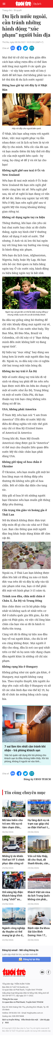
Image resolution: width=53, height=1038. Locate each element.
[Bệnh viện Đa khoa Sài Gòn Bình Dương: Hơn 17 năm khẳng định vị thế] (39, 916)
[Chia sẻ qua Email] (31, 48)
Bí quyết (18, 10)
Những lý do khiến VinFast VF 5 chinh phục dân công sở (13, 860)
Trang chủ (7, 10)
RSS (7, 1022)
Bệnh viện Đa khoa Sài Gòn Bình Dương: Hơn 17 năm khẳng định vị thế (39, 935)
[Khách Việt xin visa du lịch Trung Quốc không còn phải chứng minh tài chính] (39, 880)
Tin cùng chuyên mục (24, 792)
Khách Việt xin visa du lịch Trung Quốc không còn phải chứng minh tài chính (39, 899)
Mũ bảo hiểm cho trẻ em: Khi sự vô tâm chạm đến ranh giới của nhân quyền (13, 827)
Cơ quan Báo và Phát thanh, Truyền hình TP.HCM (22, 1002)
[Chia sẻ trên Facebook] (19, 48)
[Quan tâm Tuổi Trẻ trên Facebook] (48, 972)
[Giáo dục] (37, 4)
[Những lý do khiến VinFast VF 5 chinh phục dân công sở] (13, 844)
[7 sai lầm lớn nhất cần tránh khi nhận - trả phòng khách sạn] (26, 724)
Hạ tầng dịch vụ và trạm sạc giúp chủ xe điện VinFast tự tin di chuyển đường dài (38, 827)
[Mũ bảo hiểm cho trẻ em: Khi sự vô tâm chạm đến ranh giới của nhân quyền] (13, 808)
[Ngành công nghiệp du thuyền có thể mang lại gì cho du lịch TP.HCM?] (13, 916)
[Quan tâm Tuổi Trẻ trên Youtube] (42, 972)
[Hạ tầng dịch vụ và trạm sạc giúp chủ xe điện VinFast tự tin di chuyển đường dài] (39, 808)
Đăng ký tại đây (31, 959)
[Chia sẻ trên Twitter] (25, 48)
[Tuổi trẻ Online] (24, 4)
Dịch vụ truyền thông (10, 1020)
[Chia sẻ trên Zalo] (12, 48)
